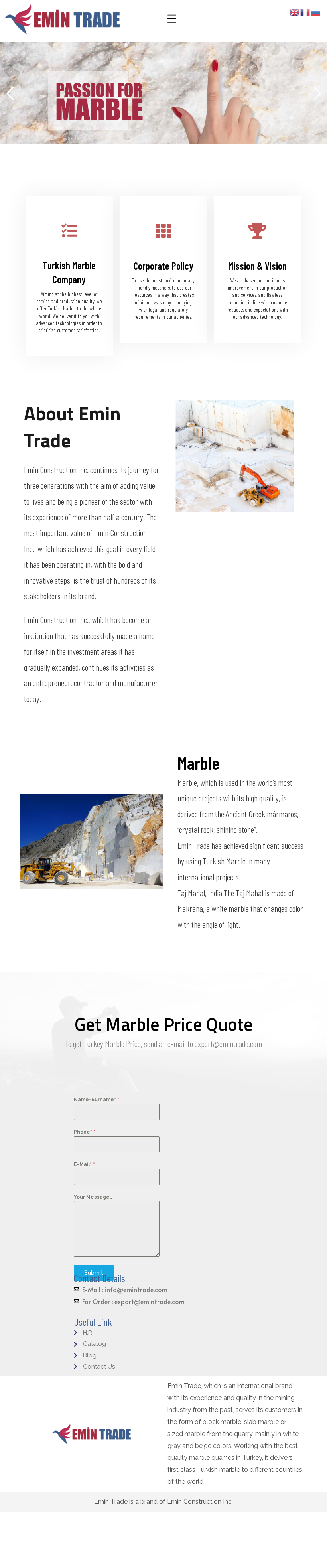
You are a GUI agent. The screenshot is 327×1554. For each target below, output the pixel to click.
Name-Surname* (96, 1099)
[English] (295, 12)
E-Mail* (84, 1164)
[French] (305, 12)
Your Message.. (93, 1197)
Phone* (84, 1132)
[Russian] (316, 12)
